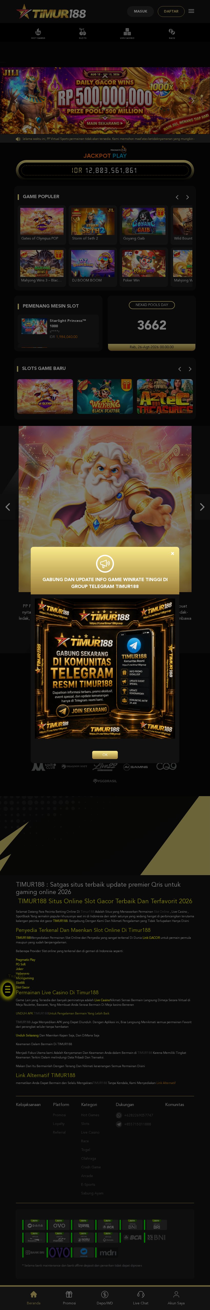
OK (105, 755)
